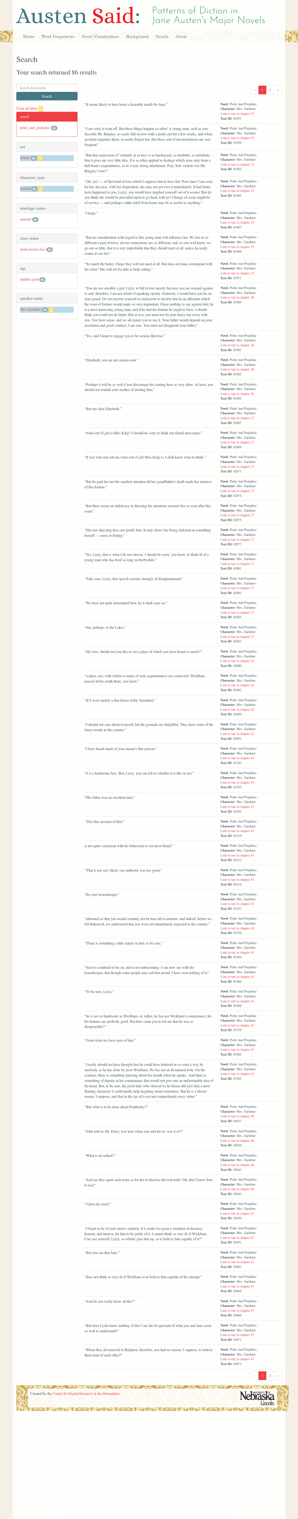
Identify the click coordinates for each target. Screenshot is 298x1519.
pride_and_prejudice (35, 127)
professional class (32, 249)
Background (137, 36)
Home (28, 36)
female (25, 157)
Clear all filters (29, 108)
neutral (25, 188)
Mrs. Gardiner (30, 309)
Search (162, 36)
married (25, 219)
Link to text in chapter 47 (237, 1213)
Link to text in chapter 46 (237, 1116)
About (181, 36)
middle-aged (29, 279)
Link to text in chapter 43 (237, 758)
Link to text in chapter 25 (237, 113)
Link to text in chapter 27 (237, 418)
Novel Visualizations (100, 36)
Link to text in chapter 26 (237, 297)
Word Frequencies (58, 36)
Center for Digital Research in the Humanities (86, 1393)
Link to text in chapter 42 (237, 661)
